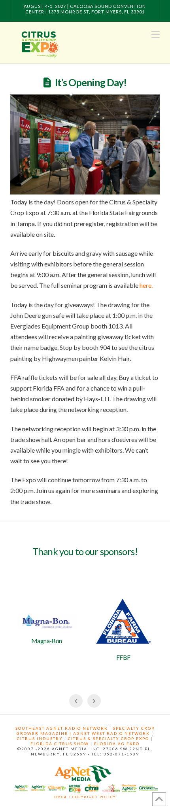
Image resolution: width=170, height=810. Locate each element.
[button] (155, 34)
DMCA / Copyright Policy (85, 797)
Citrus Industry (40, 738)
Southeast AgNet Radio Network (61, 728)
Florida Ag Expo (117, 743)
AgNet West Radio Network (111, 733)
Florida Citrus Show (59, 743)
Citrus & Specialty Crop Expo (108, 738)
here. (146, 285)
